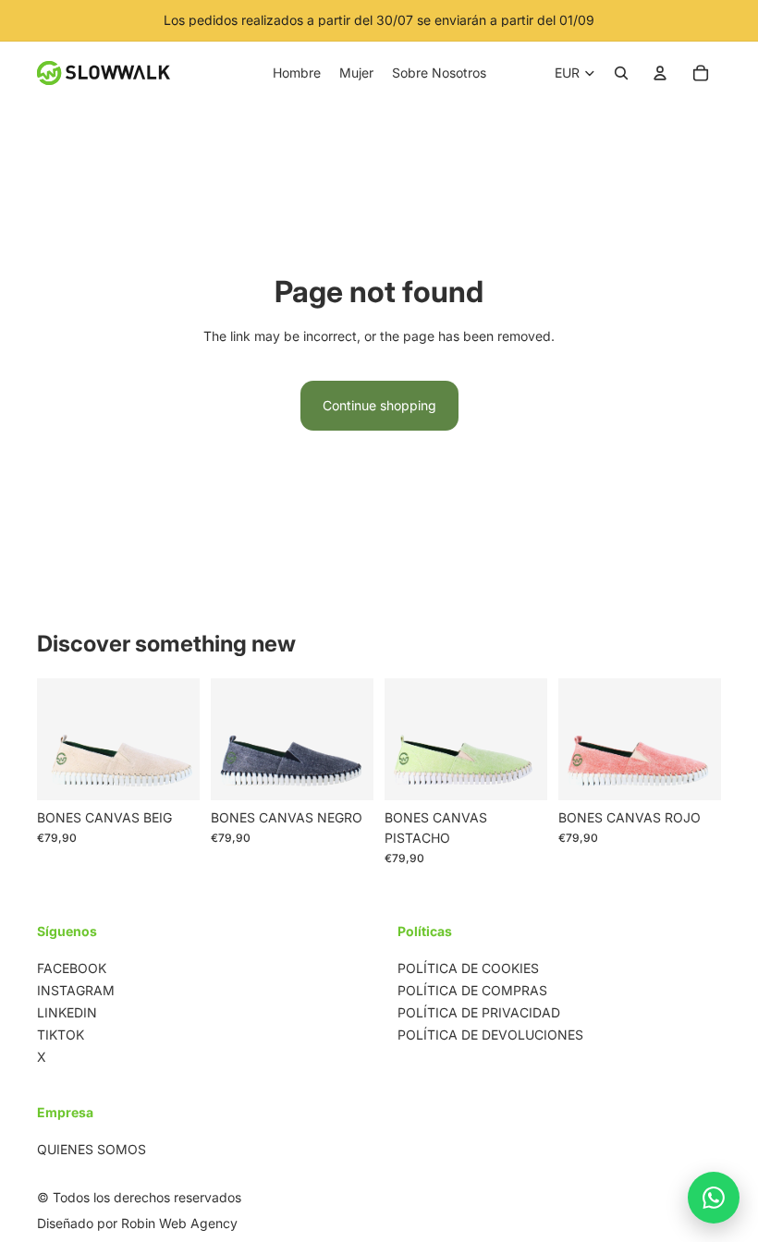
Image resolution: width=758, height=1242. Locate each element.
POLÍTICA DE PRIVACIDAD (478, 1012)
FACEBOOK (71, 968)
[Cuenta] (660, 73)
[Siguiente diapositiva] (179, 739)
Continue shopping (379, 405)
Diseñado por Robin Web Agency (137, 1223)
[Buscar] (621, 73)
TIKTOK (60, 1034)
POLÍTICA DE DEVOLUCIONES (490, 1034)
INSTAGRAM (76, 990)
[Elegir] (171, 771)
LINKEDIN (67, 1012)
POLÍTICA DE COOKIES (468, 968)
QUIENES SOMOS (91, 1149)
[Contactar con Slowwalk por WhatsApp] (714, 1198)
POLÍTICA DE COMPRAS (472, 990)
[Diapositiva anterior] (57, 739)
